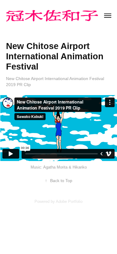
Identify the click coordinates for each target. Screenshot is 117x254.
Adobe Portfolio (69, 201)
